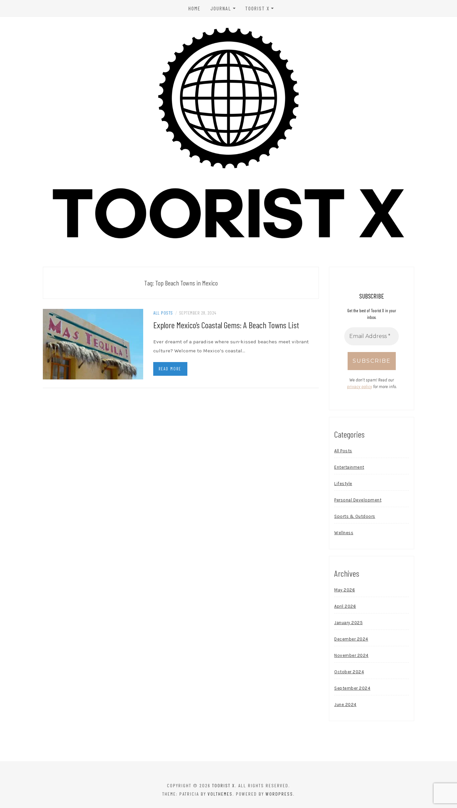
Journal (220, 8)
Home (194, 8)
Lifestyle (343, 483)
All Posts (163, 313)
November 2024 (351, 655)
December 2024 (351, 639)
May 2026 (344, 589)
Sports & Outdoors (354, 516)
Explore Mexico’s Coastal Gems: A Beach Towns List (226, 325)
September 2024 (352, 688)
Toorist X (257, 8)
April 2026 (345, 606)
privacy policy (359, 386)
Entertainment (349, 467)
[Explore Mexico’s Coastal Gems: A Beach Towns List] (93, 344)
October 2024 (349, 671)
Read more (170, 368)
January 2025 (348, 622)
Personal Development (357, 499)
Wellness (343, 532)
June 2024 (345, 704)
